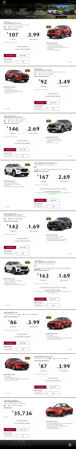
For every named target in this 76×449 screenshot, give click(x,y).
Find (23, 61)
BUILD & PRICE (23, 55)
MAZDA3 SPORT (69, 3)
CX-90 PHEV (54, 3)
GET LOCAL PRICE (10, 55)
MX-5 (74, 3)
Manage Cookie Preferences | (16, 444)
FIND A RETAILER (8, 59)
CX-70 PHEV (61, 3)
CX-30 (48, 3)
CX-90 (50, 3)
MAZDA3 (65, 3)
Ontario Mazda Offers (39, 3)
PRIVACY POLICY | (24, 444)
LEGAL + (28, 444)
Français (73, 1)
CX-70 (58, 3)
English (69, 1)
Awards (69, 61)
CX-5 (45, 3)
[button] (1, 12)
